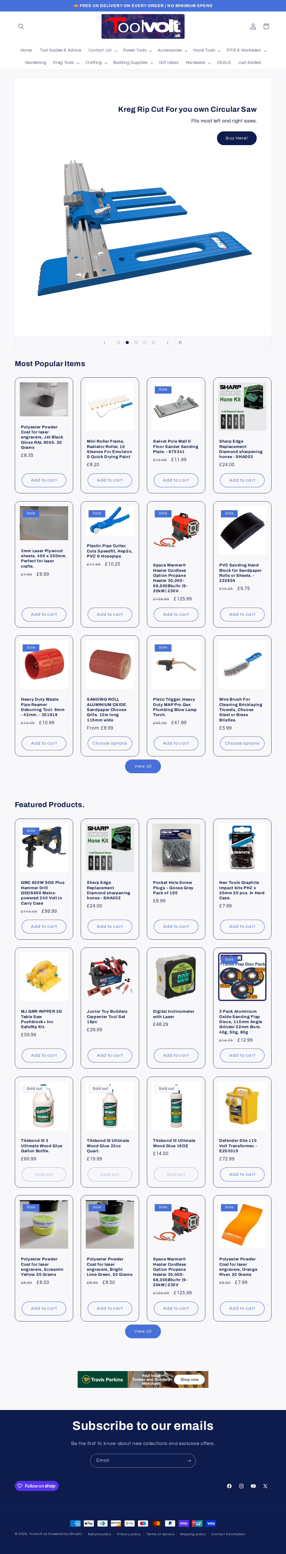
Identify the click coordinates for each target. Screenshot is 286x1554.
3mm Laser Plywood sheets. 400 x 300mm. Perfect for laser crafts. (44, 558)
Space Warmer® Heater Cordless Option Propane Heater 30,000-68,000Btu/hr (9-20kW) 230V (170, 578)
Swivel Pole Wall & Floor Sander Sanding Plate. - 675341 (175, 446)
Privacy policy (128, 1534)
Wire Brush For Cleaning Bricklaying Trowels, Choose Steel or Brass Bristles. (240, 709)
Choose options (110, 743)
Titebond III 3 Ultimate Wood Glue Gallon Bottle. (41, 1145)
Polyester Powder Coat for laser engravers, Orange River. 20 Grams (238, 1267)
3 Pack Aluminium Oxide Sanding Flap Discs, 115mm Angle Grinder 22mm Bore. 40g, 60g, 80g (240, 1022)
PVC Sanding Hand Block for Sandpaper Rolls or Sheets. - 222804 (240, 573)
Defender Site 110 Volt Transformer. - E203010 (238, 1145)
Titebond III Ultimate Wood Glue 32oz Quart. (108, 1145)
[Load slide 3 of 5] (136, 342)
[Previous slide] (104, 342)
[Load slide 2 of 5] (127, 342)
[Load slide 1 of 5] (118, 342)
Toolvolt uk (38, 1534)
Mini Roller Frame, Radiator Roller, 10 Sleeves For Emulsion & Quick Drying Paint (109, 449)
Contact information (228, 1534)
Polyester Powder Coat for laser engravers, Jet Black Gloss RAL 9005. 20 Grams (42, 437)
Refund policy (99, 1534)
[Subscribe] (189, 1460)
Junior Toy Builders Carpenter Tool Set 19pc (107, 1016)
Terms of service (160, 1534)
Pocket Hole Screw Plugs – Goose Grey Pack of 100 (173, 887)
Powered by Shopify (65, 1534)
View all (142, 766)
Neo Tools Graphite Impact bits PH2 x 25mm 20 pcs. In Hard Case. (241, 890)
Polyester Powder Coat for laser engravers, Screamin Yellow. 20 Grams (42, 1267)
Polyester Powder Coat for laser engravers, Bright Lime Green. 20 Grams (109, 1267)
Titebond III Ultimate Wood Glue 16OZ (174, 1143)
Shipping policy (193, 1534)
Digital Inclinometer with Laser (173, 1014)
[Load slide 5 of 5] (153, 342)
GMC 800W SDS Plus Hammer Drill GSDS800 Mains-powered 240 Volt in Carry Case (43, 892)
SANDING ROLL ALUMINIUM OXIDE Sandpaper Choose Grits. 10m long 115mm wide (107, 709)
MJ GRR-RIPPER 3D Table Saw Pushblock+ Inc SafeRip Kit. (41, 1019)
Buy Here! (237, 138)
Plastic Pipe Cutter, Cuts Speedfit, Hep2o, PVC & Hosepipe (110, 551)
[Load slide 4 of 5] (144, 342)
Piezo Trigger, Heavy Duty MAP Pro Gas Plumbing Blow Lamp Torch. (175, 707)
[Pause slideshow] (181, 342)
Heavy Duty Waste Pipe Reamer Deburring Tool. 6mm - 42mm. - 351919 (43, 707)
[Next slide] (167, 342)
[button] (21, 26)
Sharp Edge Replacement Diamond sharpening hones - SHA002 (241, 449)
